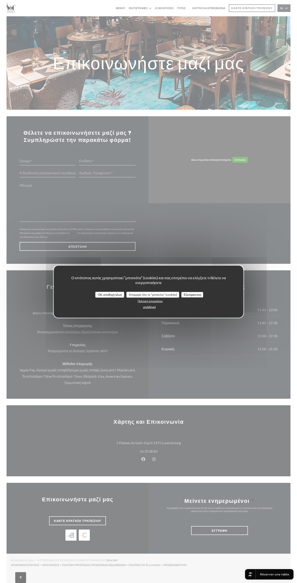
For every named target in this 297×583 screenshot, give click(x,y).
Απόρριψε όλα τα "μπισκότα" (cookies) (153, 294)
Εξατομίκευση (192, 294)
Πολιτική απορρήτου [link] (150, 301)
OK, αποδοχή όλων (110, 294)
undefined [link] (149, 307)
